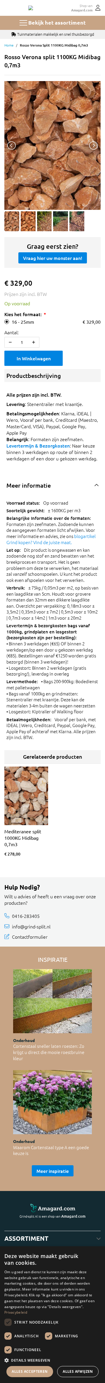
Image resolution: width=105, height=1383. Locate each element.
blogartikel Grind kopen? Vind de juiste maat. (51, 539)
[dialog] (52, 1314)
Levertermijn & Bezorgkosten (38, 445)
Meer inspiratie (52, 1171)
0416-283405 (26, 916)
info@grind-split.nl (31, 926)
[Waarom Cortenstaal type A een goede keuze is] (52, 1102)
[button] (52, 1360)
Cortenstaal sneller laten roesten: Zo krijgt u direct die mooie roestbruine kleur (48, 1052)
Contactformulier (30, 936)
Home (9, 45)
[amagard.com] (52, 1208)
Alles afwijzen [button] (78, 1371)
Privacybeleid (15, 1312)
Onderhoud (24, 1040)
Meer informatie (28, 485)
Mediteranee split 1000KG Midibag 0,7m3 (22, 837)
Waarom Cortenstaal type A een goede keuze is (51, 1150)
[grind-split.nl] (30, 8)
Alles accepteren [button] (30, 1371)
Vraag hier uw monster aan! (52, 258)
